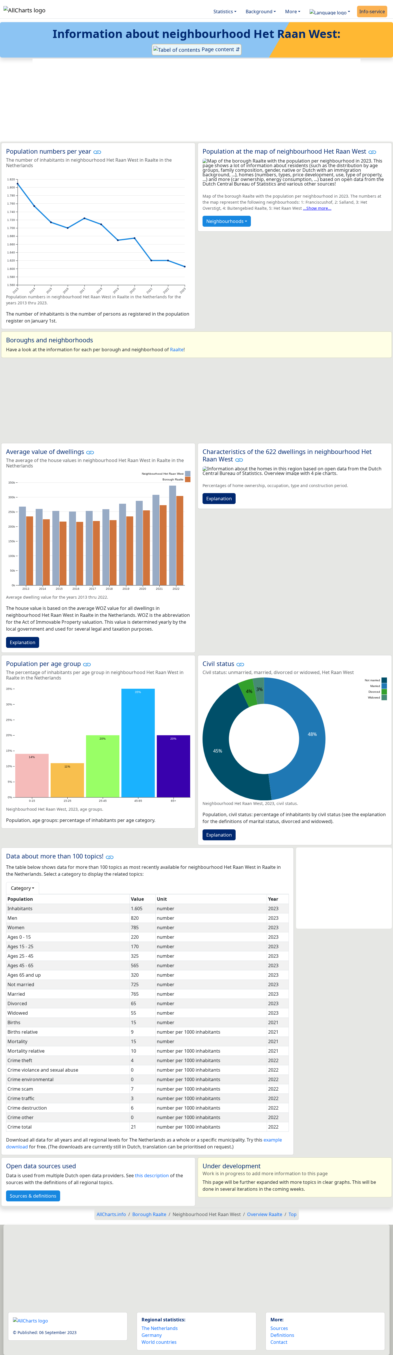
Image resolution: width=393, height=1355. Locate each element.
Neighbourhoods (225, 221)
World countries (159, 1342)
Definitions (282, 1335)
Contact (278, 1342)
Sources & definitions (33, 1196)
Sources (279, 1328)
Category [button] (21, 888)
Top (293, 1214)
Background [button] (259, 11)
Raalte (177, 349)
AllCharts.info (111, 1214)
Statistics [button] (223, 11)
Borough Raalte (149, 1214)
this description (152, 1175)
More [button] (291, 11)
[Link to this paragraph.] (97, 151)
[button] (329, 11)
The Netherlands (160, 1328)
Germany (152, 1335)
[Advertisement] (196, 100)
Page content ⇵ (220, 49)
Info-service (372, 11)
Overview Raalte (264, 1214)
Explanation (22, 642)
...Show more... (317, 208)
